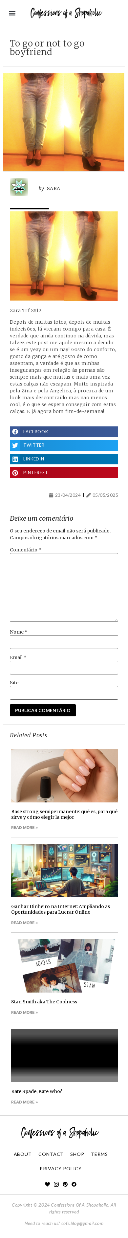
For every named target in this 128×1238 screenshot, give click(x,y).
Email (18, 657)
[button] (12, 13)
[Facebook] (74, 1184)
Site (14, 682)
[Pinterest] (65, 1184)
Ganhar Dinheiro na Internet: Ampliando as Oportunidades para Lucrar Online (60, 909)
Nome (19, 632)
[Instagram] (56, 1184)
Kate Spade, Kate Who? (36, 1091)
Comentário (25, 549)
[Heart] (47, 1184)
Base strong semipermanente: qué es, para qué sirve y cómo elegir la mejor (64, 814)
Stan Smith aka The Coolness (44, 1002)
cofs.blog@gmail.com (82, 1223)
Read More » (24, 827)
